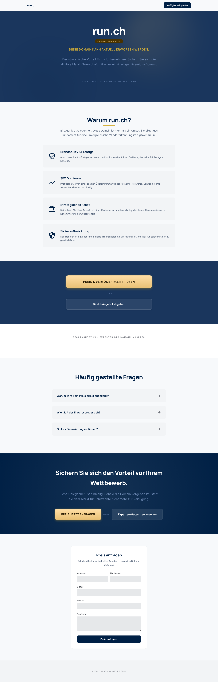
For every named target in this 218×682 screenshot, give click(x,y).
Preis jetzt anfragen (78, 514)
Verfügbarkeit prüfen (177, 5)
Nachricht (81, 614)
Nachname (115, 573)
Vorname (81, 573)
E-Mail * (81, 587)
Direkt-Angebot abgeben (109, 304)
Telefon (80, 600)
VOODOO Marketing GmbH (112, 671)
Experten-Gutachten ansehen (137, 514)
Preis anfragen (108, 639)
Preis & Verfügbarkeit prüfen (109, 282)
